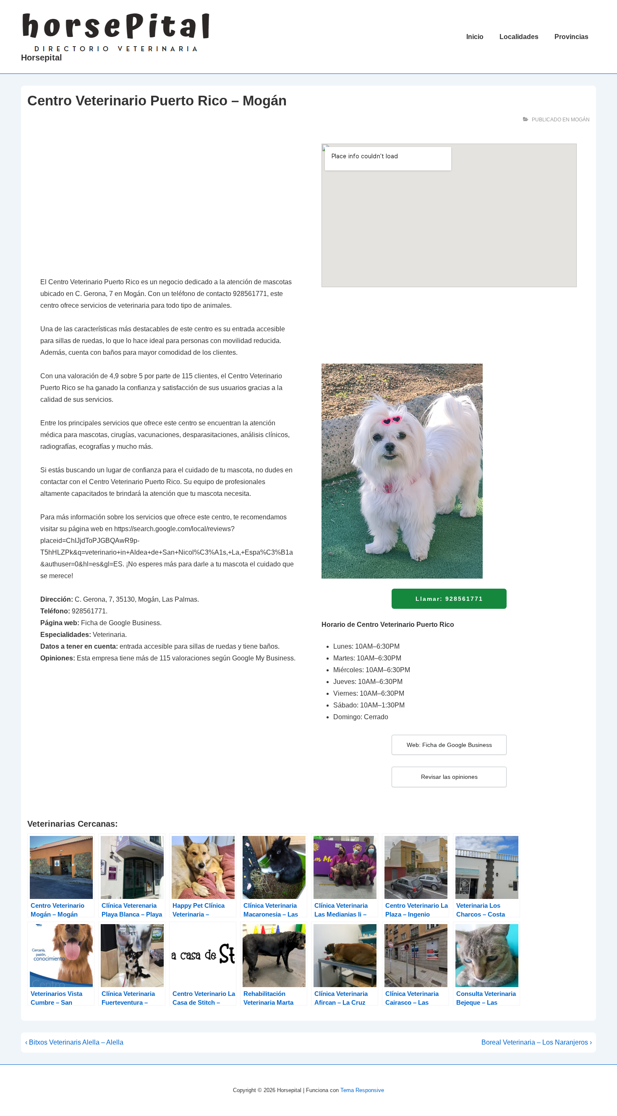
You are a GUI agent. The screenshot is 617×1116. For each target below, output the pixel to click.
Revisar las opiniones (449, 776)
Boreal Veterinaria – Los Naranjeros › (536, 1042)
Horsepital (41, 57)
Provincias (571, 36)
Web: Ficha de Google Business (449, 744)
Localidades (519, 36)
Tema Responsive (362, 1090)
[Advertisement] (167, 206)
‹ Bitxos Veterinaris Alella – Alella (74, 1042)
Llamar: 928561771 (449, 598)
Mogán (580, 120)
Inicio (475, 36)
